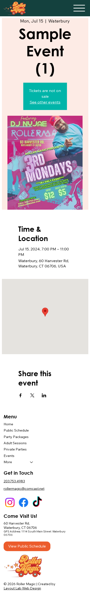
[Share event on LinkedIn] (44, 395)
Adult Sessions (15, 443)
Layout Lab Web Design (22, 588)
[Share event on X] (32, 395)
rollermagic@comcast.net (24, 488)
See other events (45, 102)
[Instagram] (10, 502)
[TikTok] (37, 502)
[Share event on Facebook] (20, 395)
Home (8, 424)
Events (9, 456)
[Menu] (79, 8)
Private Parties (15, 449)
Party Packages (16, 437)
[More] (32, 462)
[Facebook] (23, 502)
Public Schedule (16, 430)
